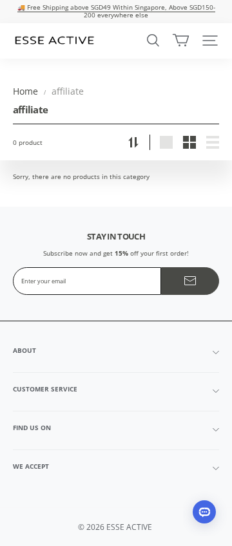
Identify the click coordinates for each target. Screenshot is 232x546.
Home (25, 91)
